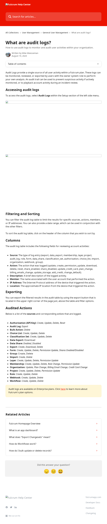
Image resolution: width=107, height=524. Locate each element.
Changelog (91, 513)
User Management (30, 32)
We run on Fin (14, 516)
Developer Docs (93, 502)
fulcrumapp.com (93, 497)
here (63, 389)
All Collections (12, 32)
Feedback (90, 508)
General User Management (55, 32)
